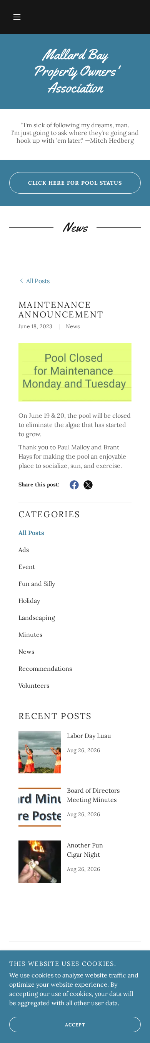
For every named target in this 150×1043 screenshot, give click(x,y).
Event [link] (26, 566)
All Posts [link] (31, 533)
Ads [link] (23, 550)
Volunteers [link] (33, 685)
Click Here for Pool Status (75, 182)
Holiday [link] (29, 600)
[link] (75, 71)
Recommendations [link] (45, 668)
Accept (75, 1025)
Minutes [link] (30, 634)
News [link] (26, 651)
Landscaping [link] (36, 617)
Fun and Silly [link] (36, 583)
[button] (17, 17)
